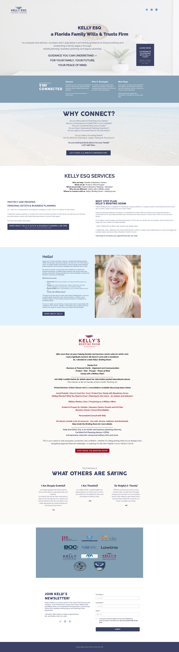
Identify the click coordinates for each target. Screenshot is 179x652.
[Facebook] (146, 9)
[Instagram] (151, 9)
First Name (100, 594)
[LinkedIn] (156, 9)
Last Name (100, 602)
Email (98, 611)
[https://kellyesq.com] (19, 9)
